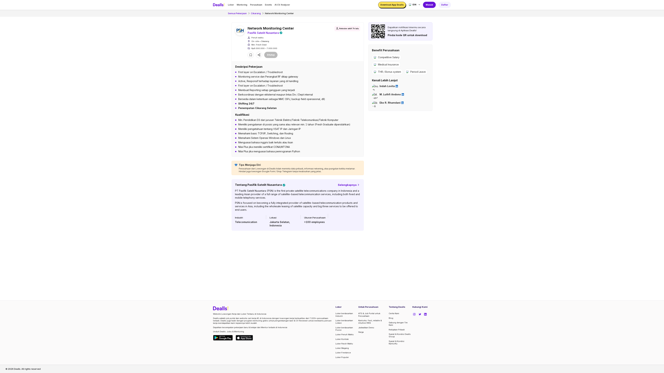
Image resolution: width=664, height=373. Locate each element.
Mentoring (242, 4)
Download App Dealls (392, 4)
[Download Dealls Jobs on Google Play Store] (223, 338)
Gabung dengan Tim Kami (398, 323)
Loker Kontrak (342, 339)
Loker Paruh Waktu (344, 343)
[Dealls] (219, 5)
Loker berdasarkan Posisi (344, 328)
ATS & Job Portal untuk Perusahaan (369, 314)
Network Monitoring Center (279, 13)
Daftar (444, 4)
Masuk (429, 4)
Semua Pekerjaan (237, 13)
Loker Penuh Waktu (344, 334)
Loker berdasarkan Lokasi (344, 321)
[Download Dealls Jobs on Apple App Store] (244, 338)
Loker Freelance (343, 352)
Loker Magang (342, 348)
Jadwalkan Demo (366, 327)
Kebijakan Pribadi (397, 329)
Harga (361, 332)
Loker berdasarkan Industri (344, 314)
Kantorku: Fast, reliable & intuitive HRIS (370, 321)
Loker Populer (342, 357)
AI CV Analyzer (282, 4)
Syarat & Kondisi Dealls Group (400, 335)
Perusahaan (256, 4)
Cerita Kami (394, 313)
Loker (231, 4)
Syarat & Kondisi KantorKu (396, 342)
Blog (391, 318)
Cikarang (256, 13)
